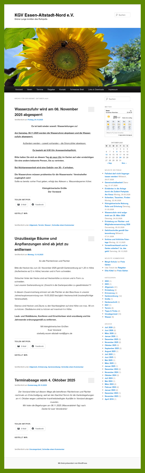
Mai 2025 (108, 360)
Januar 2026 (110, 336)
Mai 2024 (108, 381)
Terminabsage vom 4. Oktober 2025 (45, 380)
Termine (40, 89)
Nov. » (124, 163)
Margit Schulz (111, 261)
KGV (107, 305)
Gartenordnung (54, 367)
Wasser (48, 225)
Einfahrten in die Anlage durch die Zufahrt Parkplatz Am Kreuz (117, 191)
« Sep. (109, 163)
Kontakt (62, 89)
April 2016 (109, 399)
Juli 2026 (109, 327)
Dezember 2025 (111, 339)
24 (120, 157)
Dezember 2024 (111, 369)
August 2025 (110, 351)
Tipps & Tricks (111, 311)
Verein (29, 89)
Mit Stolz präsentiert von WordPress (72, 463)
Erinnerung (42, 367)
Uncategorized (35, 449)
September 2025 (112, 348)
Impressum (113, 89)
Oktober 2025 (110, 345)
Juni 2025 (109, 357)
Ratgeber (51, 89)
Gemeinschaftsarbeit (114, 182)
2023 (107, 284)
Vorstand (19, 89)
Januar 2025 (110, 366)
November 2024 (111, 372)
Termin (41, 225)
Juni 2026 (109, 330)
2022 (107, 281)
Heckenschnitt (111, 302)
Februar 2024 (110, 387)
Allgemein (33, 225)
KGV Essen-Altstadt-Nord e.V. (44, 15)
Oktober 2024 (110, 375)
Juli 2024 (109, 378)
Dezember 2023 (111, 393)
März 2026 (109, 333)
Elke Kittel (109, 270)
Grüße (107, 299)
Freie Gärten (122, 270)
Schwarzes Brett (77, 89)
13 (106, 154)
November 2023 (111, 396)
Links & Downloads (96, 89)
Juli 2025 (109, 354)
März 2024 (109, 384)
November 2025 (111, 342)
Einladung (109, 290)
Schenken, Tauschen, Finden (117, 197)
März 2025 (109, 363)
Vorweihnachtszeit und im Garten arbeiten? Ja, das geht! (116, 248)
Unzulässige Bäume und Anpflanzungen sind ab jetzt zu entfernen (41, 244)
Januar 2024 (110, 390)
